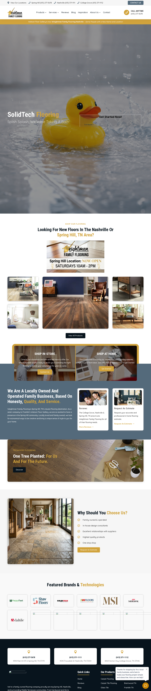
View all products (75, 335)
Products (40, 12)
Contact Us (135, 3)
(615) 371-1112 (122, 657)
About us (94, 12)
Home (79, 679)
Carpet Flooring (107, 679)
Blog (73, 12)
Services (53, 12)
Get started (106, 369)
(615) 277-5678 (29, 657)
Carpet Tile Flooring (109, 683)
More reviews (85, 427)
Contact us (44, 372)
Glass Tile (105, 687)
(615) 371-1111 (75, 657)
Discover (19, 470)
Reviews (65, 12)
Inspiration (83, 12)
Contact (106, 12)
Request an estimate (123, 424)
